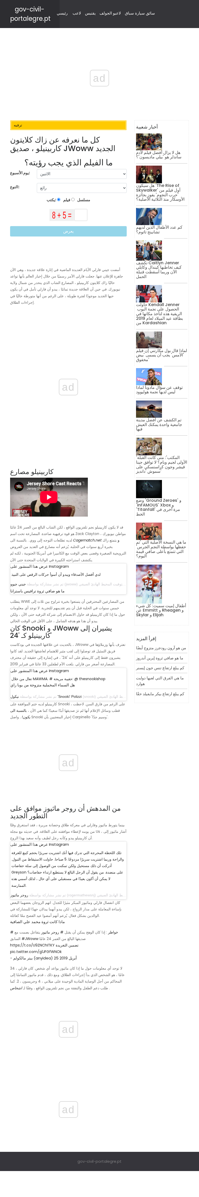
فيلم (66, 199)
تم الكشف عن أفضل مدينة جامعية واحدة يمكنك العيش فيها (159, 424)
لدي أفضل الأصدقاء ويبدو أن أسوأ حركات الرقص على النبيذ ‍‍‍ (56, 574)
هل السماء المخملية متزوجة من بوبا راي (42, 685)
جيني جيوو (18, 584)
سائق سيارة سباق (140, 13)
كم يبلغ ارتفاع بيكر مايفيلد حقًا (160, 693)
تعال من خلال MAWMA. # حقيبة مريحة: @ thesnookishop (58, 678)
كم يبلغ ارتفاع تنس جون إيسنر (160, 668)
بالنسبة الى (18, 710)
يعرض (68, 231)
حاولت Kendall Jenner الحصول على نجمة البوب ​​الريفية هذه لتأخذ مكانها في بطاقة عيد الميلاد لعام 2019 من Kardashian (159, 314)
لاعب (77, 13)
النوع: (15, 187)
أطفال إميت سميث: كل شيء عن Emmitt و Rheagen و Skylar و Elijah (161, 610)
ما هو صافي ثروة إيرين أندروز (159, 658)
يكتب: (52, 199)
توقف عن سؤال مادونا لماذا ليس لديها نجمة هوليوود (159, 389)
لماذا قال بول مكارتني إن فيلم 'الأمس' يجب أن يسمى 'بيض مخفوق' (161, 355)
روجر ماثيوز (19, 895)
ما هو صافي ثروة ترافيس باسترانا (37, 591)
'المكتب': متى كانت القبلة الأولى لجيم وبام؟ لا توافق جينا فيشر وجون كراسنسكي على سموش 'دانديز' (161, 464)
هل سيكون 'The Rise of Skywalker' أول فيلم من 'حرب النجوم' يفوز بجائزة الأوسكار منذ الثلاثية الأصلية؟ (160, 192)
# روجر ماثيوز (52, 932)
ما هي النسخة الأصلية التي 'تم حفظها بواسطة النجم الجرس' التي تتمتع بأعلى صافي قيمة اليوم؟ (161, 549)
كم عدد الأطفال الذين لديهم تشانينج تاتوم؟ (159, 229)
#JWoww (30, 938)
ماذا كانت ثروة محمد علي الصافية (37, 921)
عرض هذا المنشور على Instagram (39, 566)
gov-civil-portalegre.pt (99, 1161)
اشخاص (16, 988)
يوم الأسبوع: (20, 172)
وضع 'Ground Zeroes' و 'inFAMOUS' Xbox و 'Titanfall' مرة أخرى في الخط (158, 507)
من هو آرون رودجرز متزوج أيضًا (161, 648)
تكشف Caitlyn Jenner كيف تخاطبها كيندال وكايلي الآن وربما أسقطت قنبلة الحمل (159, 270)
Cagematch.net (87, 540)
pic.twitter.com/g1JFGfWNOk (36, 951)
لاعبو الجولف (110, 13)
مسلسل (83, 199)
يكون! (26, 717)
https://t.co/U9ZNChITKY (32, 945)
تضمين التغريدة (67, 945)
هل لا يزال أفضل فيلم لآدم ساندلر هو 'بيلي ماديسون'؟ (158, 155)
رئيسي (62, 13)
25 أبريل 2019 (65, 958)
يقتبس (90, 13)
